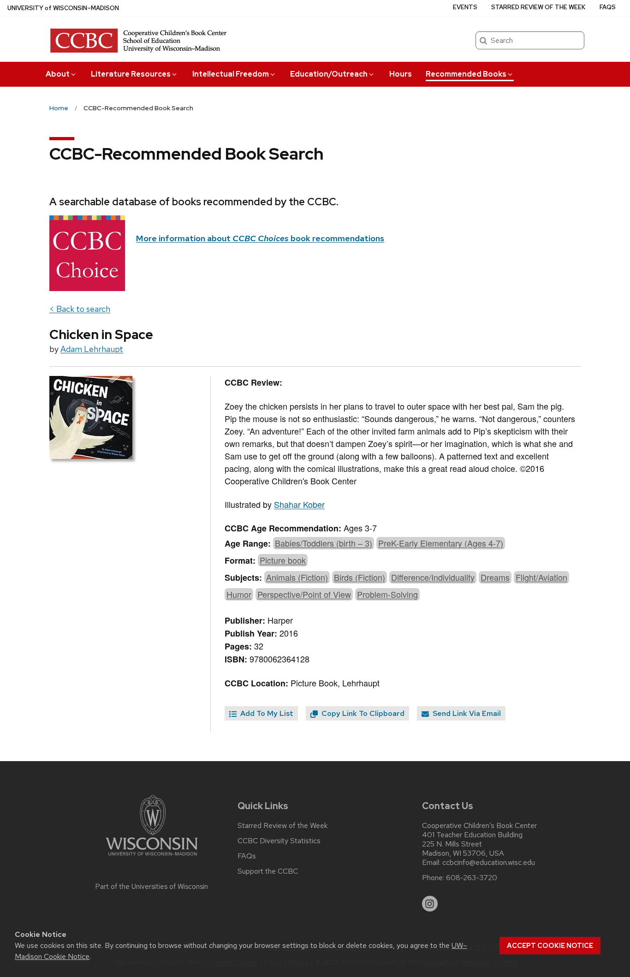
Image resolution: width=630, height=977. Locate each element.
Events (465, 7)
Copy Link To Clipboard (362, 713)
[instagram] (430, 903)
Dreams (495, 577)
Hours (400, 74)
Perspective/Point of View (304, 594)
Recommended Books (466, 74)
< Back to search (79, 309)
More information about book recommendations (260, 238)
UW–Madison (63, 8)
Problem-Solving (387, 594)
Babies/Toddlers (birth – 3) (323, 543)
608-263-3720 (471, 877)
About (58, 74)
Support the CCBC (268, 871)
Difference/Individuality (433, 577)
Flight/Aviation (541, 577)
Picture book (283, 560)
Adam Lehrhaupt (91, 349)
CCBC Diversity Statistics (279, 841)
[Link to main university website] (152, 857)
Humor (238, 594)
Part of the (151, 886)
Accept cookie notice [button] (550, 945)
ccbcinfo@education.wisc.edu (488, 862)
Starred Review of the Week (538, 7)
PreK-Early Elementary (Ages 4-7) (440, 543)
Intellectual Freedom (230, 74)
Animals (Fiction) (297, 577)
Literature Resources (131, 74)
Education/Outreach (329, 74)
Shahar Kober (299, 504)
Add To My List (265, 713)
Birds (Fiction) (359, 577)
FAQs (608, 7)
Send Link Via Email (466, 713)
